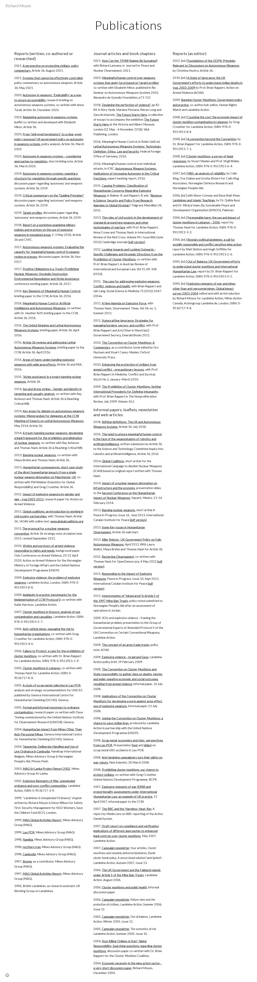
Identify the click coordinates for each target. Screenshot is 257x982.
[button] (7, 975)
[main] (128, 25)
